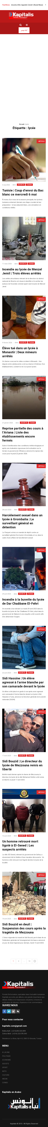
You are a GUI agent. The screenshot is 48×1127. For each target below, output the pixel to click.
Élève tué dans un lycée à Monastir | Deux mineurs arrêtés (20, 352)
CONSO (5, 1082)
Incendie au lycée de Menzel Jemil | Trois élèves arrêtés (22, 271)
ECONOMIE (6, 1060)
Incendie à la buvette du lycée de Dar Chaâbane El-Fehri (23, 601)
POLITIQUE (6, 1056)
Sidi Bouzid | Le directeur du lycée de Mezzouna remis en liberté (22, 765)
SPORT (5, 1067)
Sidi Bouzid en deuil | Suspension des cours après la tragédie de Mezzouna (24, 928)
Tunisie (29, 185)
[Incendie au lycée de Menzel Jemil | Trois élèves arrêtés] (24, 238)
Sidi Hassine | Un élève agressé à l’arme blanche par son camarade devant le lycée (23, 682)
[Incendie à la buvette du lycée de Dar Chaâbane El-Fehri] (24, 568)
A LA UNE (6, 1052)
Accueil (21, 124)
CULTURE (5, 1075)
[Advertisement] (24, 59)
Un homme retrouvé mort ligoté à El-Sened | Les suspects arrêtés (20, 845)
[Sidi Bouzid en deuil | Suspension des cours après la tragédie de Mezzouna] (24, 893)
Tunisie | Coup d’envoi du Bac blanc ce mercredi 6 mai (23, 192)
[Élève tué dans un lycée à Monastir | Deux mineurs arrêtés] (24, 317)
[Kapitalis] (24, 15)
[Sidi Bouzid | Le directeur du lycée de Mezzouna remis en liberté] (24, 730)
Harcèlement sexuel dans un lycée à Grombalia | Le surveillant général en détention (22, 521)
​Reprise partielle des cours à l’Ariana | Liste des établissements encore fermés (22, 434)
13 (29, 961)
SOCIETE (21, 185)
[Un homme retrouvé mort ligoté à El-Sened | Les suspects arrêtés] (24, 810)
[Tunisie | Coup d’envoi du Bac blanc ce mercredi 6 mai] (24, 159)
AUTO (4, 1071)
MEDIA (4, 1079)
